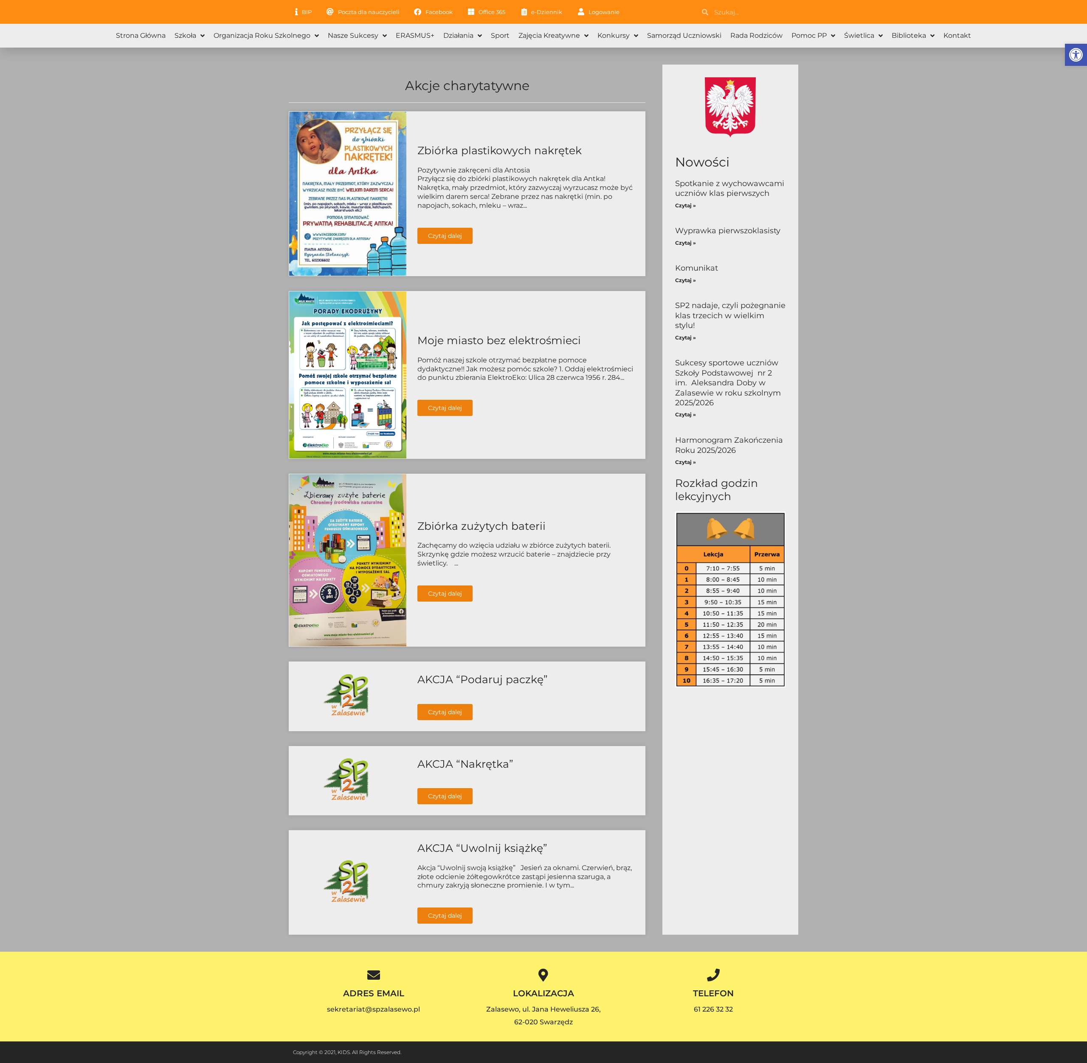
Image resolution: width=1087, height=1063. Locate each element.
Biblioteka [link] (909, 35)
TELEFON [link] (713, 993)
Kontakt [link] (957, 35)
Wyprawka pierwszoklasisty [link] (727, 230)
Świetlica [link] (859, 35)
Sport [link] (500, 35)
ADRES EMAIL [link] (373, 993)
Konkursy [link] (613, 35)
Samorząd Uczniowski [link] (684, 35)
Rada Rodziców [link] (756, 35)
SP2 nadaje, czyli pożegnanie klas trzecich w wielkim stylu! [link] (730, 315)
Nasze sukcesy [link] (353, 35)
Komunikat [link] (696, 268)
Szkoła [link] (185, 35)
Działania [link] (458, 35)
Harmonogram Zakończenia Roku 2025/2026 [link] (729, 445)
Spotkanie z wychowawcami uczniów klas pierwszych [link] (729, 188)
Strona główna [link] (141, 35)
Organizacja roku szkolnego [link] (262, 35)
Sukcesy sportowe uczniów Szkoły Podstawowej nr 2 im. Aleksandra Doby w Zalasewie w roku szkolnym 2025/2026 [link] (728, 382)
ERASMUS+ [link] (415, 35)
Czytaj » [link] (685, 205)
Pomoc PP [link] (809, 35)
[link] (1076, 55)
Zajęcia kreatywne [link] (549, 35)
